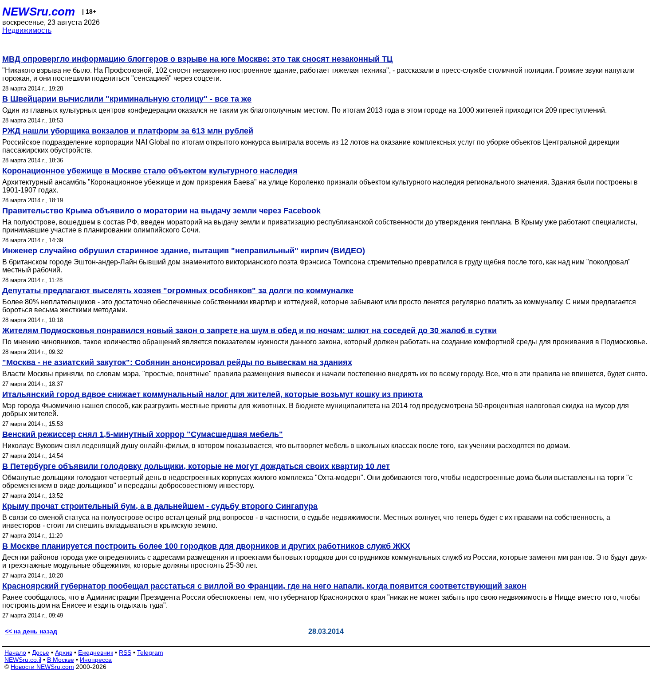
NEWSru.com (38, 11)
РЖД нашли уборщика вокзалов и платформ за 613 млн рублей (127, 130)
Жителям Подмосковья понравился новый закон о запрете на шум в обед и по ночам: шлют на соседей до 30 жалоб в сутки (249, 330)
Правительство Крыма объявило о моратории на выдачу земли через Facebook (161, 210)
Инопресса (96, 659)
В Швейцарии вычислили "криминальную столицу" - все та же (126, 98)
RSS (125, 652)
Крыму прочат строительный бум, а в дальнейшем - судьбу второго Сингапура (160, 506)
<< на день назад (31, 631)
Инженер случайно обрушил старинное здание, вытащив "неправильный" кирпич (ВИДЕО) (183, 250)
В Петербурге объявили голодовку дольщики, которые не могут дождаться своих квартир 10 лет (196, 466)
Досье (40, 652)
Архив (63, 652)
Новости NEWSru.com (42, 666)
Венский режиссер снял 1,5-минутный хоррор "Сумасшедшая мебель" (142, 434)
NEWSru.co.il (22, 659)
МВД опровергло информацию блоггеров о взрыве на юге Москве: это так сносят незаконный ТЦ (197, 59)
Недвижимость (26, 30)
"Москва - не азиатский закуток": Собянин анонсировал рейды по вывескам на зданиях (177, 362)
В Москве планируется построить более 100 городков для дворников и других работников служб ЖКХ (206, 546)
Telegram (150, 652)
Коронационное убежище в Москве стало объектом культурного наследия (150, 170)
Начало (15, 652)
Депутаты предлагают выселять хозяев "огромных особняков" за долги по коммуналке (177, 290)
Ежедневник (95, 652)
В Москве (60, 659)
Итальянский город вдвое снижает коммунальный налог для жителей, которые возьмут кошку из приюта (212, 394)
